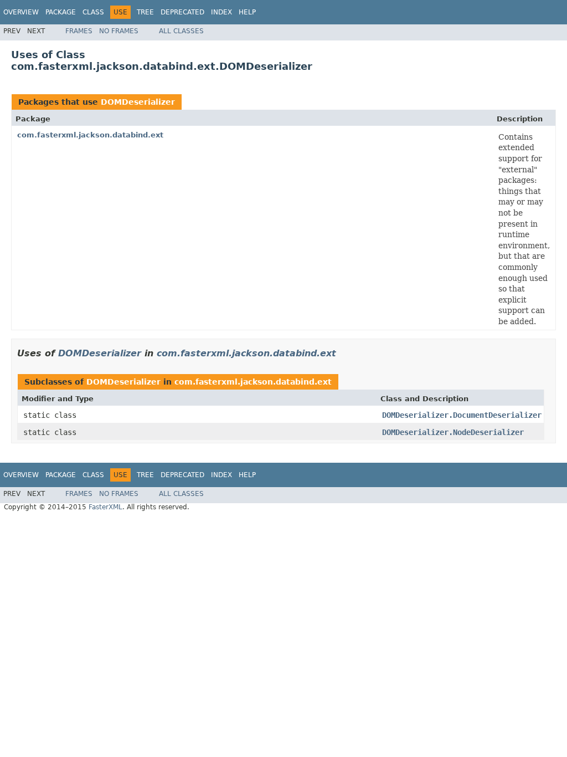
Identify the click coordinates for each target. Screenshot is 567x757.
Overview (21, 12)
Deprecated (182, 12)
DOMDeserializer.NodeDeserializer (453, 432)
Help (247, 12)
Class (93, 12)
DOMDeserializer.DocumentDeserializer (462, 415)
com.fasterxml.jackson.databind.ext (90, 135)
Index (221, 12)
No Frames (118, 31)
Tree (145, 12)
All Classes (181, 31)
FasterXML (105, 507)
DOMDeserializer (138, 102)
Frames (78, 31)
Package (60, 12)
